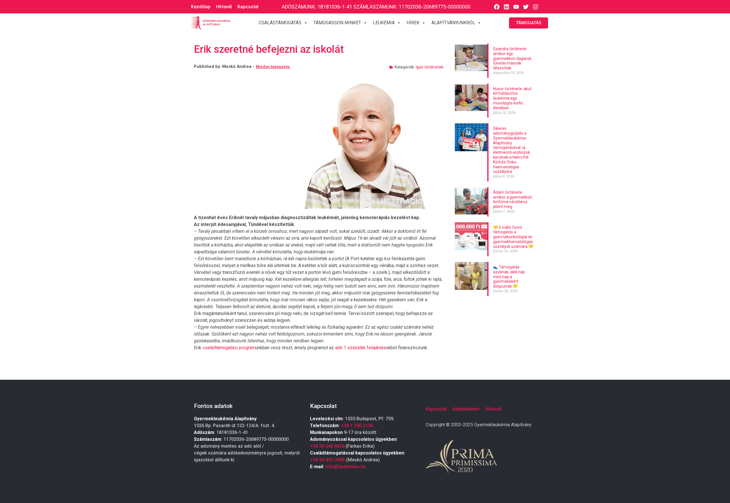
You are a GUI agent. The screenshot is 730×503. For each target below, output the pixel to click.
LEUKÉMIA (384, 22)
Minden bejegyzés (273, 66)
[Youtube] (516, 6)
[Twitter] (525, 6)
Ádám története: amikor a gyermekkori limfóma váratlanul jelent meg (512, 199)
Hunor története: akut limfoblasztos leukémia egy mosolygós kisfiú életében (512, 98)
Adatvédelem (466, 409)
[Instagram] (535, 6)
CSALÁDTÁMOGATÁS (280, 22)
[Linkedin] (506, 6)
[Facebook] (496, 6)
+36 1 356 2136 (357, 425)
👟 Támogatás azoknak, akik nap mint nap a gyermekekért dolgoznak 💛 (509, 276)
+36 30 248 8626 (327, 446)
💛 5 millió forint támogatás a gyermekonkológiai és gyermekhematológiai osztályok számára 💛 (513, 237)
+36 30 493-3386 (327, 459)
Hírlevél (224, 6)
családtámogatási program (229, 347)
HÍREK (413, 22)
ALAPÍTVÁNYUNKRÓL (453, 22)
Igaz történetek (429, 67)
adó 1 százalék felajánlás (360, 347)
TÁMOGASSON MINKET (337, 22)
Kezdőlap (200, 6)
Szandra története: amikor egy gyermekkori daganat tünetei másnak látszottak (512, 58)
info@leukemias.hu (345, 466)
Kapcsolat (248, 6)
